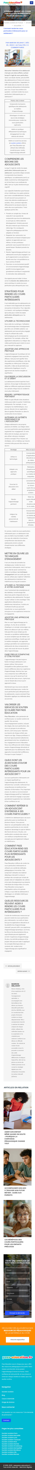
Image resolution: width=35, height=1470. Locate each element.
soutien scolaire (16, 143)
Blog (3, 1395)
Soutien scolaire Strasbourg (12, 1446)
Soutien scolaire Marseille (11, 1435)
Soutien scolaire (7, 1392)
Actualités (21, 45)
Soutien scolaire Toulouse (11, 1440)
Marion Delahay (17, 43)
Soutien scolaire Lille (9, 1452)
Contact (6, 1420)
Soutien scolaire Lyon (9, 1438)
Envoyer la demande (17, 1313)
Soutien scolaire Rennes (10, 1454)
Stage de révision (8, 1402)
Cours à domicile (8, 1399)
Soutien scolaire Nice (9, 1442)
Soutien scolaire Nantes (10, 1444)
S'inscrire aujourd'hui (17, 1340)
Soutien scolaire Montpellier (12, 1448)
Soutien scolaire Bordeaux (11, 1450)
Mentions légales (26, 1467)
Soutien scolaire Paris (9, 1433)
